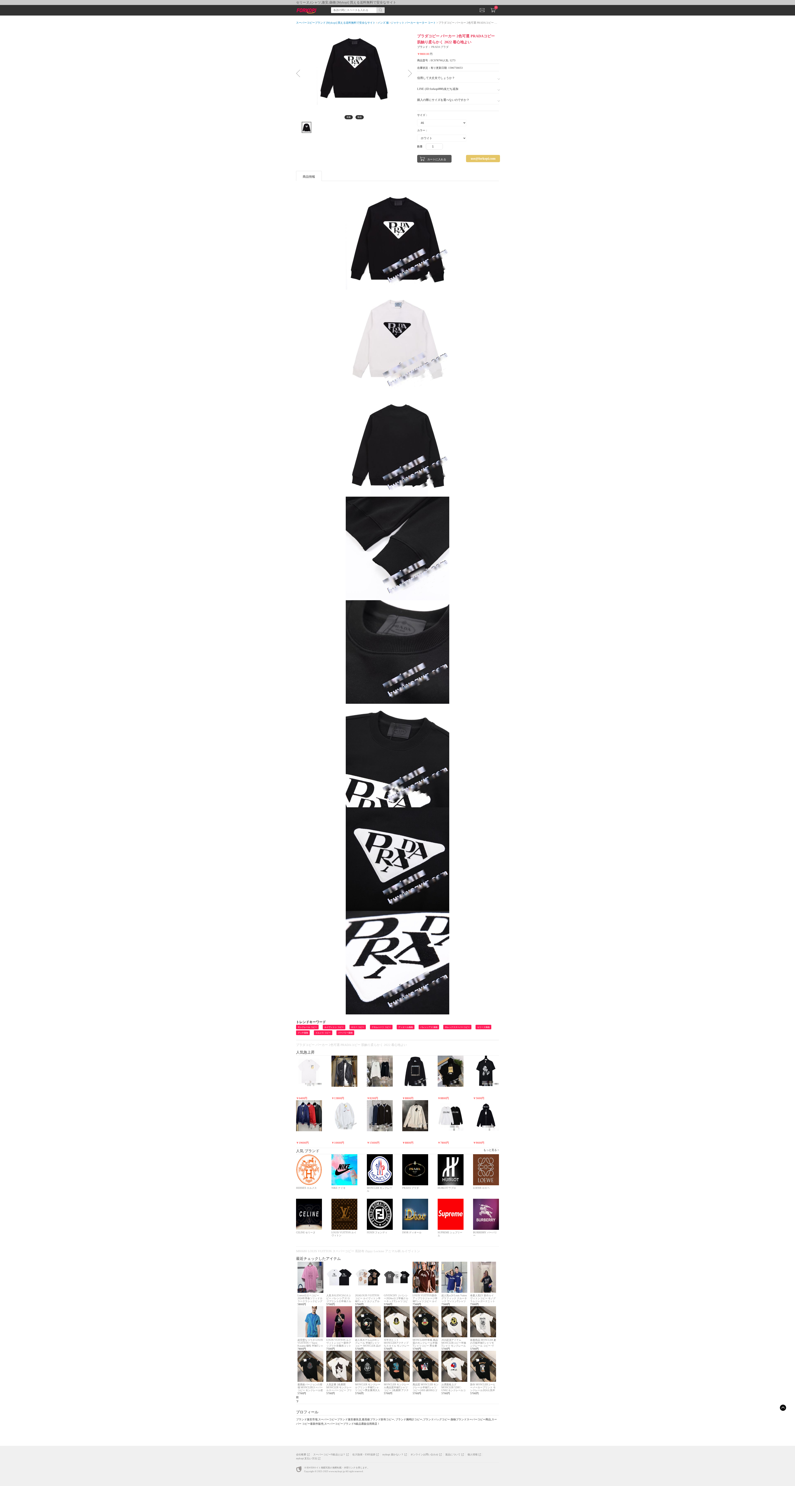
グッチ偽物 (303, 1033)
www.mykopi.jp (337, 1471)
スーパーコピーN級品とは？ (329, 1454)
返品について (452, 1454)
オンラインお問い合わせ (424, 1454)
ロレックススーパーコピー (457, 1027)
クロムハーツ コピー (381, 1027)
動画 (360, 117)
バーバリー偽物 (345, 1033)
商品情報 (309, 176)
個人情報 (472, 1454)
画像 (349, 117)
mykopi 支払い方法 (306, 1458)
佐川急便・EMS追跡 (363, 1454)
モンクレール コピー (307, 1027)
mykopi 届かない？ (392, 1454)
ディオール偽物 (405, 1027)
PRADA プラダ (440, 46)
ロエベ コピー (357, 1027)
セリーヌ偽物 (483, 1027)
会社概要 (301, 1454)
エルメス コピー (323, 1033)
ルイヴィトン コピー (334, 1027)
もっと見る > (491, 1150)
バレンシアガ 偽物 (428, 1027)
